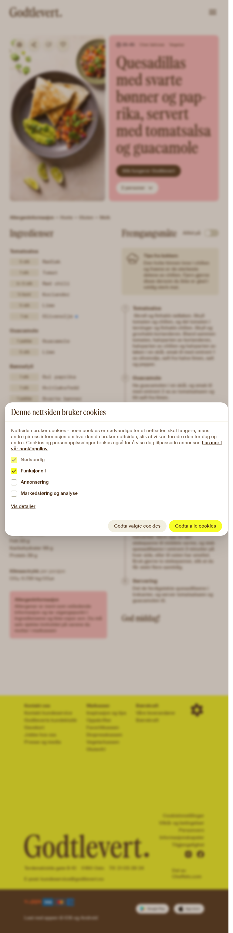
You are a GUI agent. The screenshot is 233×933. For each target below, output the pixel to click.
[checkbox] (14, 460)
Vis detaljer (23, 506)
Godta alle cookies (195, 526)
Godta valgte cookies (137, 526)
